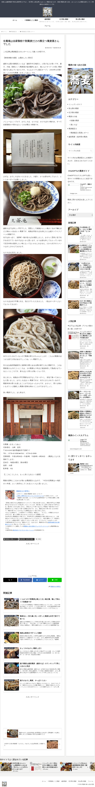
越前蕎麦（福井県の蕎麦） (27, 539)
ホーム (44, 781)
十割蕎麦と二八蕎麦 (53, 781)
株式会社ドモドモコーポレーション (23, 530)
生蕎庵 (39, 539)
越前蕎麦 (64, 781)
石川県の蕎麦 (72, 781)
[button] (91, 151)
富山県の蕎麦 (82, 781)
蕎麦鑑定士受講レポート (11, 539)
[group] (15, 767)
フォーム (90, 781)
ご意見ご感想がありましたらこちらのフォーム (30, 495)
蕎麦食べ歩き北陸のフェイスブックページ (36, 526)
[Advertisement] (32, 558)
